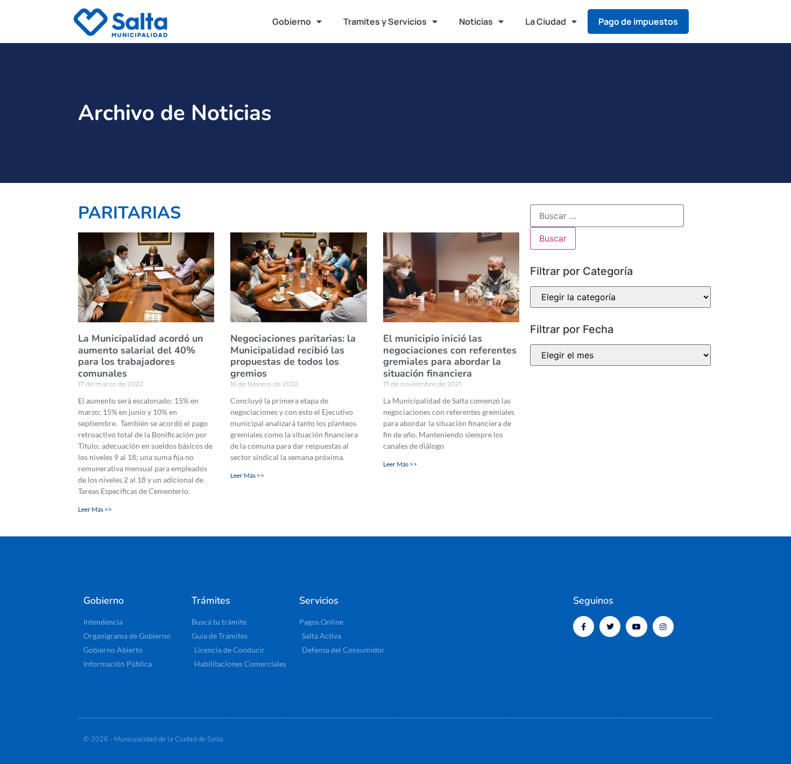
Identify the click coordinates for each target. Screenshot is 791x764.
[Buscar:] (607, 215)
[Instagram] (663, 626)
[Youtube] (636, 626)
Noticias (476, 21)
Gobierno (291, 21)
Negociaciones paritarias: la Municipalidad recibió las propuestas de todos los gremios (293, 356)
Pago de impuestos (638, 21)
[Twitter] (609, 626)
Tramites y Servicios (385, 21)
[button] (707, 21)
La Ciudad (545, 21)
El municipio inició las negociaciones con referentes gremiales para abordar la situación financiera (450, 356)
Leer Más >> (95, 509)
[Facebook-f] (583, 626)
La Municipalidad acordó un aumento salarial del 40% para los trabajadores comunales (140, 356)
